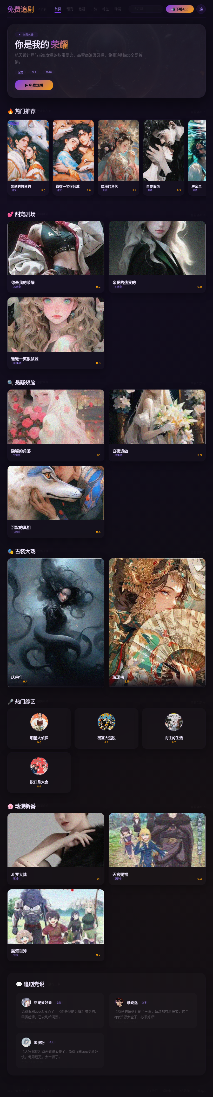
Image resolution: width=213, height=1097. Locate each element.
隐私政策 (184, 1091)
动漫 (117, 9)
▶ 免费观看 (34, 85)
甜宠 (69, 9)
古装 (93, 9)
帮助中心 (168, 1091)
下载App (200, 1091)
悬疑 (81, 9)
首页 (58, 9)
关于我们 (152, 1091)
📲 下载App (180, 9)
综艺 (105, 9)
